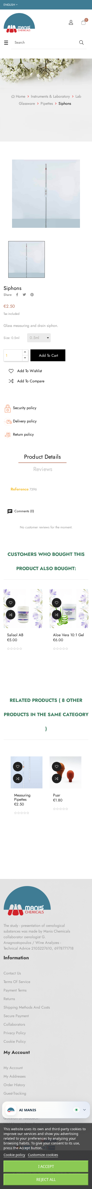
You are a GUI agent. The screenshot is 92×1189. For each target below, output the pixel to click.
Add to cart (48, 355)
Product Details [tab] (42, 457)
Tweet (24, 294)
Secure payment (16, 1016)
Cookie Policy (15, 1041)
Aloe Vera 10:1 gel (68, 635)
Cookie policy (14, 1154)
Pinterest (32, 294)
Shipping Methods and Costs (27, 1007)
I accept (46, 1166)
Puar (56, 795)
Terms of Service (17, 981)
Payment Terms (15, 990)
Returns (9, 999)
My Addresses (14, 1076)
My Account (13, 1067)
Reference (20, 489)
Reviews (43, 469)
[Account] (71, 23)
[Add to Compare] (10, 614)
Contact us (12, 973)
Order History (14, 1085)
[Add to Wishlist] (10, 603)
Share (17, 294)
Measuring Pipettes (22, 797)
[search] (81, 42)
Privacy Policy (15, 1033)
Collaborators (14, 1024)
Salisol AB (15, 635)
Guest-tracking (15, 1093)
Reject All (46, 1179)
